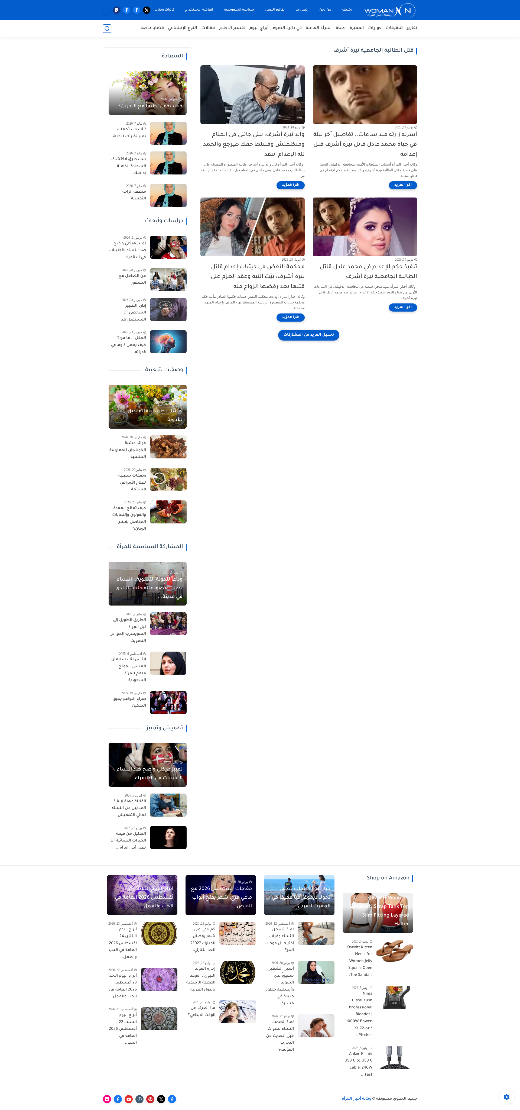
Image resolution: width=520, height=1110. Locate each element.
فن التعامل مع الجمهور (132, 280)
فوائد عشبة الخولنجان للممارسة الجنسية (127, 450)
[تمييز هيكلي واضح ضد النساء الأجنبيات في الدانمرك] (168, 247)
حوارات (375, 28)
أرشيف (347, 10)
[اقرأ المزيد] (403, 185)
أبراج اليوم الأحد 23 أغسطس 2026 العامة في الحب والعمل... (123, 986)
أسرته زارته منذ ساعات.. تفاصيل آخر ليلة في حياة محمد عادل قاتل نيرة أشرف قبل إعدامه (365, 145)
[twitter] (146, 10)
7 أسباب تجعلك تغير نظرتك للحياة (129, 133)
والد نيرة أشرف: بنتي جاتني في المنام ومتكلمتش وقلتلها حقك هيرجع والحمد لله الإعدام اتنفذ (254, 145)
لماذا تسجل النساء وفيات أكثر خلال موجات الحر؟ (279, 940)
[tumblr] (139, 1099)
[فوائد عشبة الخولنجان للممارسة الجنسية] (168, 446)
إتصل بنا (301, 10)
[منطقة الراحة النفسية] (168, 195)
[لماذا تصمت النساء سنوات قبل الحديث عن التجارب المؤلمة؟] (316, 1025)
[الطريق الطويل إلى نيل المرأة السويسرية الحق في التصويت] (168, 623)
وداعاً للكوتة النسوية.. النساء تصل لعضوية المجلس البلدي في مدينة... (149, 588)
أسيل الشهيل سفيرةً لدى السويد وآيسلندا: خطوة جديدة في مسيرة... (279, 986)
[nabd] (106, 10)
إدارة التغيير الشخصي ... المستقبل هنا (133, 313)
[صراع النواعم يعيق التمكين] (168, 702)
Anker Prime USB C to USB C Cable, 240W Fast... (358, 1064)
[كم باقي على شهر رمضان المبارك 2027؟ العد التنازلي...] (237, 933)
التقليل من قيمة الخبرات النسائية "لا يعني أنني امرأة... (128, 841)
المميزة (357, 28)
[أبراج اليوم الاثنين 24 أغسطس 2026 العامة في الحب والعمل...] (159, 933)
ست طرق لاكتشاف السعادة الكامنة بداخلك (128, 166)
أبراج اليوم (259, 28)
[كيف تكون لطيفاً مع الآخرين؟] (148, 93)
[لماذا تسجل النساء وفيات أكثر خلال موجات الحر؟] (316, 933)
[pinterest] (150, 1099)
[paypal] (116, 10)
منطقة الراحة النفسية (134, 195)
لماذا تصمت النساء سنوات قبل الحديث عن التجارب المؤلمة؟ (280, 1036)
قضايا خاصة (152, 28)
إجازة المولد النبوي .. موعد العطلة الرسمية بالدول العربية (200, 979)
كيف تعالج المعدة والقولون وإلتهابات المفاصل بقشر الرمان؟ (129, 519)
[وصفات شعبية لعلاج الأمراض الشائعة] (168, 479)
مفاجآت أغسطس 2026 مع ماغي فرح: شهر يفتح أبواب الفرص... (221, 897)
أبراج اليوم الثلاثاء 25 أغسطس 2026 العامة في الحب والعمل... (144, 897)
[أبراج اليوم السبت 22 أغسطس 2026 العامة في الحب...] (159, 1018)
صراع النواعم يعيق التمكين (129, 702)
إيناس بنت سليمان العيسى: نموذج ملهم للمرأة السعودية (128, 670)
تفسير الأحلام (232, 28)
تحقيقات (394, 28)
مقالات (208, 28)
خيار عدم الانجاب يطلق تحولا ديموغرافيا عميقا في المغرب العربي (301, 897)
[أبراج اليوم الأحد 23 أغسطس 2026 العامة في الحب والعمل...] (159, 979)
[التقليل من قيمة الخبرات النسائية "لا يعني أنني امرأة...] (168, 837)
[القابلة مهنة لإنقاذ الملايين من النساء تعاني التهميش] (168, 805)
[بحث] (107, 28)
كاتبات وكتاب (164, 10)
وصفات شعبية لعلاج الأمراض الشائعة (132, 483)
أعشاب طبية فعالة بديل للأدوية (155, 416)
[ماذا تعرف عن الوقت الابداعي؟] (237, 1011)
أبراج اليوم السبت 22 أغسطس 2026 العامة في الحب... (123, 1029)
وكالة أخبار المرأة (356, 1099)
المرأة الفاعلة (319, 28)
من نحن (325, 10)
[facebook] (136, 10)
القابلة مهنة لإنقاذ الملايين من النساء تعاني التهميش (129, 809)
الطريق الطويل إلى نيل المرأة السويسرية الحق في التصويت (127, 630)
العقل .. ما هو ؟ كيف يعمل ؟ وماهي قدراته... (128, 345)
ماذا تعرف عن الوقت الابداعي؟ (201, 1012)
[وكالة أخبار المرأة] (390, 10)
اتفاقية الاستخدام (199, 10)
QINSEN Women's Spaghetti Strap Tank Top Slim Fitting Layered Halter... (379, 911)
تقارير (412, 28)
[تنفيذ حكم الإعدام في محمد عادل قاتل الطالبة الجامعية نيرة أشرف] (365, 227)
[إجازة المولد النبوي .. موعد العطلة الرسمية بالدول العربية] (237, 972)
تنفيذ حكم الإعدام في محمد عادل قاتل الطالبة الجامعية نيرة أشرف (368, 272)
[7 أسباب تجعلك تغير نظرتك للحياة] (168, 133)
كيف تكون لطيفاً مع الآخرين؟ (151, 106)
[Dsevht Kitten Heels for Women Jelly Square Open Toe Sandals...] (394, 951)
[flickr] (107, 1099)
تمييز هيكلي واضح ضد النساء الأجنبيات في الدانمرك (127, 251)
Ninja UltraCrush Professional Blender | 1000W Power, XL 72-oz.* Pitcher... (359, 1015)
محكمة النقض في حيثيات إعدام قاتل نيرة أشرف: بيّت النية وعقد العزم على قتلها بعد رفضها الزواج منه (258, 277)
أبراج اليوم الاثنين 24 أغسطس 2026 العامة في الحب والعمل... (123, 944)
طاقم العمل (275, 10)
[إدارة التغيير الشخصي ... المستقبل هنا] (168, 309)
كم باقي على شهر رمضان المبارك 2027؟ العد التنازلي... (202, 940)
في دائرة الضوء (287, 28)
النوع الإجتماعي (182, 28)
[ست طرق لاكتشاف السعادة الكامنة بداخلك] (168, 162)
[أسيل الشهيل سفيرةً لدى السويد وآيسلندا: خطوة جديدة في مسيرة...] (316, 972)
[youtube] (129, 1099)
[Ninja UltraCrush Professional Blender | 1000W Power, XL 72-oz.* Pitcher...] (394, 997)
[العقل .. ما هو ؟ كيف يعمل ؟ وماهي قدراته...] (168, 341)
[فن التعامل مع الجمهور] (168, 279)
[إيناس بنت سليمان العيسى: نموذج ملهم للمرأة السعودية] (168, 663)
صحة (341, 28)
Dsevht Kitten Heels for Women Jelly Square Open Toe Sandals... (359, 962)
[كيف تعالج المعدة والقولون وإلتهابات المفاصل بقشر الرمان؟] (168, 511)
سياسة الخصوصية (239, 10)
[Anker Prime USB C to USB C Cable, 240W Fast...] (394, 1057)
